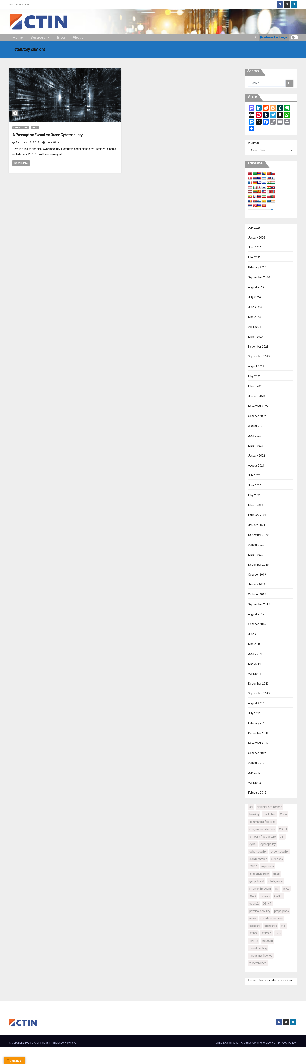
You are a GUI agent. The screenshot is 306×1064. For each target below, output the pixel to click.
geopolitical (256, 881)
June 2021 (255, 485)
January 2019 (256, 584)
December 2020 (258, 535)
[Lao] (273, 187)
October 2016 (257, 624)
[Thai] (250, 206)
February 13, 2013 (28, 142)
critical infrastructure (262, 836)
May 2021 (254, 495)
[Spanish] (264, 201)
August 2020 (256, 545)
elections (277, 859)
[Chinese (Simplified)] (269, 173)
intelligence (275, 881)
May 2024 (254, 317)
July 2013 (254, 713)
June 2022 (255, 435)
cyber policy (268, 844)
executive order (259, 874)
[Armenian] (259, 173)
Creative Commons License (258, 1042)
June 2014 (255, 654)
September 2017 (259, 604)
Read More (21, 163)
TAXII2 (253, 940)
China (283, 814)
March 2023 (255, 386)
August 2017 (256, 614)
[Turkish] (255, 206)
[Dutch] (255, 178)
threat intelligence (260, 955)
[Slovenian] (259, 201)
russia (252, 918)
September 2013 (259, 693)
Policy (35, 128)
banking (254, 814)
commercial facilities (262, 821)
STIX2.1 (266, 933)
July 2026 (254, 227)
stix (283, 926)
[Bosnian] (264, 173)
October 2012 (257, 753)
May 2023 (254, 376)
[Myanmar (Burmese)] (250, 196)
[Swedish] (269, 201)
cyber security (279, 851)
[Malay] (264, 192)
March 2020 (255, 554)
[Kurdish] (269, 187)
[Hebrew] (264, 183)
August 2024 (256, 287)
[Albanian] (250, 173)
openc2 (254, 903)
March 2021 (255, 505)
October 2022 (257, 416)
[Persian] (264, 196)
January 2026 (256, 237)
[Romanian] (250, 201)
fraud (276, 874)
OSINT (267, 903)
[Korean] (264, 187)
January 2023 (256, 396)
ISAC (286, 888)
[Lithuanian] (255, 192)
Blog (61, 37)
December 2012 (258, 733)
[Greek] (259, 183)
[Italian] (255, 187)
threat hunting (258, 948)
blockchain (269, 814)
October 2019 (257, 574)
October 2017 (257, 594)
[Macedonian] (259, 192)
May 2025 (254, 257)
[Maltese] (269, 192)
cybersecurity (258, 851)
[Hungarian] (273, 183)
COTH (283, 829)
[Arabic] (255, 173)
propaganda (281, 911)
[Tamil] (273, 201)
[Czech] (273, 173)
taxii (278, 933)
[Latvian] (250, 192)
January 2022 (256, 455)
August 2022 (256, 426)
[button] (255, 37)
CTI (282, 836)
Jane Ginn (52, 142)
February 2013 (257, 723)
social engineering (271, 918)
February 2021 (257, 515)
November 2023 (258, 346)
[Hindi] (269, 183)
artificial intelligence (269, 807)
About (78, 37)
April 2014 (254, 673)
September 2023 (259, 356)
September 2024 (259, 277)
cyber (252, 844)
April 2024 (254, 326)
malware (265, 896)
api (251, 807)
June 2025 (255, 247)
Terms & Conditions (226, 1042)
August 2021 (256, 465)
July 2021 (254, 475)
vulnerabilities (257, 963)
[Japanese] (259, 187)
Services (38, 37)
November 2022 (258, 406)
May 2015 (254, 644)
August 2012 (256, 763)
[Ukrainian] (259, 206)
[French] (250, 183)
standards (270, 926)
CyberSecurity (20, 128)
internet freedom (260, 888)
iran (277, 888)
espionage (267, 866)
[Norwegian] (259, 196)
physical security (259, 911)
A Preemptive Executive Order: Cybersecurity (47, 135)
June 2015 (255, 634)
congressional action (262, 829)
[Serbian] (255, 201)
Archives (253, 142)
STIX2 (253, 933)
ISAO (252, 896)
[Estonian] (264, 178)
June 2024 (255, 307)
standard (254, 926)
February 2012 (257, 792)
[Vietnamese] (264, 206)
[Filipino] (269, 178)
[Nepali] (255, 196)
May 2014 (254, 663)
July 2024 (254, 297)
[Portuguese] (273, 196)
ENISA (253, 866)
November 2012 (258, 743)
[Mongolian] (273, 192)
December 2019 (258, 564)
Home (18, 37)
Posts (262, 980)
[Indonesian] (250, 187)
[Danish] (250, 178)
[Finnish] (273, 178)
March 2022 (255, 445)
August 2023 (256, 366)
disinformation (258, 859)
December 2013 (258, 683)
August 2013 (256, 703)
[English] (259, 178)
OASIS (278, 896)
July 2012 (254, 772)
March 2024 (255, 336)
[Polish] (269, 196)
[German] (255, 183)
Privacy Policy (287, 1042)
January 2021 (256, 525)
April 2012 (254, 782)
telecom (267, 940)
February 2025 (257, 267)
